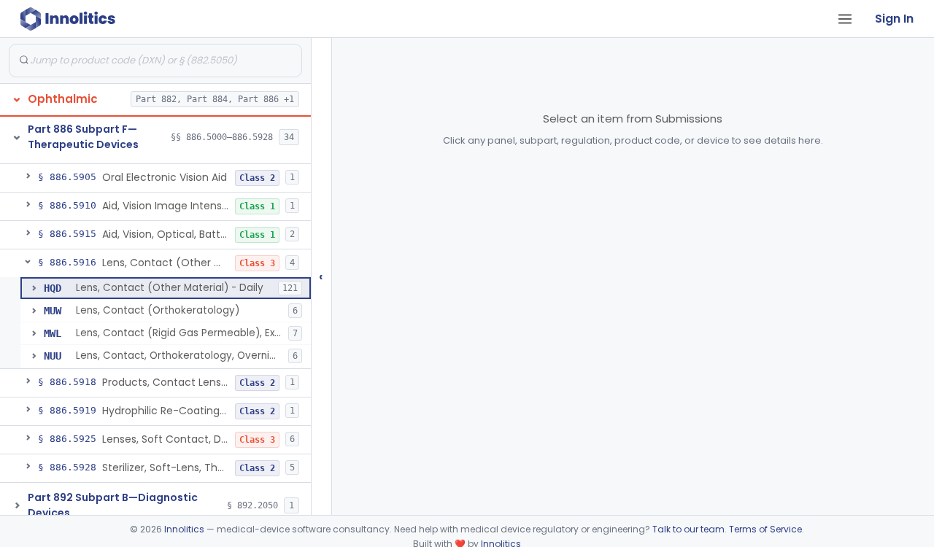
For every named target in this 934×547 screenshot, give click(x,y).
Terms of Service (765, 529)
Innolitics (184, 529)
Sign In (894, 18)
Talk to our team (688, 529)
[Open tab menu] (845, 19)
